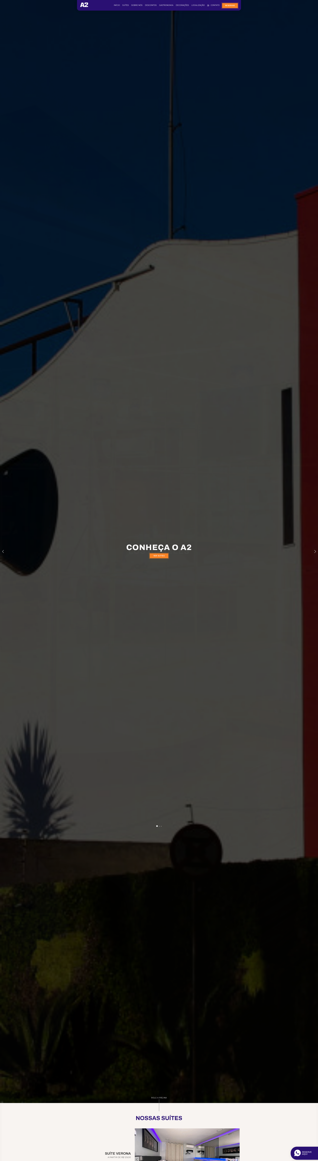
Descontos (151, 5)
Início (117, 5)
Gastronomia (166, 5)
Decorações (182, 5)
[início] (84, 6)
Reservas (230, 5)
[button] (156, 826)
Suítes (125, 5)
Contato (215, 5)
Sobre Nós (136, 5)
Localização (198, 5)
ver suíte (159, 559)
